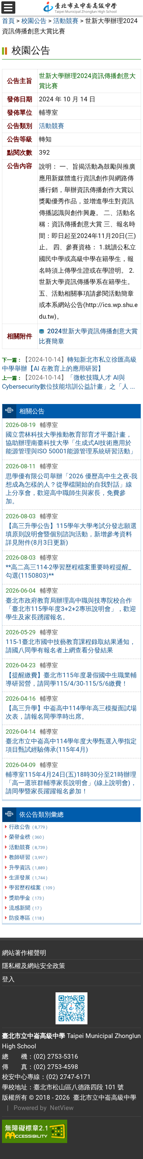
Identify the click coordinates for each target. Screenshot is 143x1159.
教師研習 (28, 857)
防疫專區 (26, 918)
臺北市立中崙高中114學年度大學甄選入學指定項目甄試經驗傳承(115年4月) (71, 745)
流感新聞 (25, 908)
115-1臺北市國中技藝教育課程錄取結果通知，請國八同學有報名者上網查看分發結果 (71, 646)
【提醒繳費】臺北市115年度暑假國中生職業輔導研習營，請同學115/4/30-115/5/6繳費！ (71, 679)
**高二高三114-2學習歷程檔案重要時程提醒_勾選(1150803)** (68, 571)
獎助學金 (26, 898)
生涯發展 (28, 877)
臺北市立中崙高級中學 (103, 1097)
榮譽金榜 (26, 837)
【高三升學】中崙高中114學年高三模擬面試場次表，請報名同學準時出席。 (71, 712)
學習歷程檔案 (32, 887)
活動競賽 (28, 847)
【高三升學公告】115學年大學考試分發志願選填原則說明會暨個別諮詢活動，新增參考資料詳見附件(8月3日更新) (71, 534)
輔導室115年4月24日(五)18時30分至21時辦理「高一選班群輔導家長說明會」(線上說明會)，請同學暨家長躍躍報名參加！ (71, 783)
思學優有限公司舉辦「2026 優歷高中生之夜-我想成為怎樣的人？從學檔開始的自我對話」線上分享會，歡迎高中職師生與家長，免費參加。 (71, 488)
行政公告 (28, 827)
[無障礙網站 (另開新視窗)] (71, 1131)
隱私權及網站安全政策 (33, 966)
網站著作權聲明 (24, 953)
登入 (8, 979)
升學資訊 (28, 867)
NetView (61, 1108)
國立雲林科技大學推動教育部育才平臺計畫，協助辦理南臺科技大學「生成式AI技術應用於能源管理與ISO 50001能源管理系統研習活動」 (71, 443)
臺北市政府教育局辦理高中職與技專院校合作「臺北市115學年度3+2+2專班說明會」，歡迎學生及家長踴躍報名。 (71, 609)
